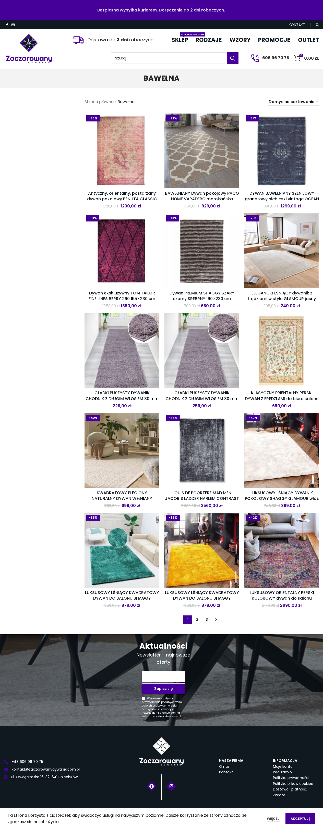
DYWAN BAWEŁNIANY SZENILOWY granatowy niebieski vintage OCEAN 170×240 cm (282, 199)
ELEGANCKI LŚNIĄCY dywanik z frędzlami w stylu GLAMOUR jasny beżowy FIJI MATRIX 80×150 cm (282, 298)
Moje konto (283, 766)
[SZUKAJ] (232, 58)
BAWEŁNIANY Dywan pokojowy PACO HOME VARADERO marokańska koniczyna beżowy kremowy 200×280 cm (202, 201)
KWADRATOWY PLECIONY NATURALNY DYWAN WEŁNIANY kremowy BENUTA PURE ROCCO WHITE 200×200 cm (121, 501)
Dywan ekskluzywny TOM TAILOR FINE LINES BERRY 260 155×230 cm (122, 296)
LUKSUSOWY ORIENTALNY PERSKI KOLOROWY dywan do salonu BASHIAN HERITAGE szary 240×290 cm (281, 601)
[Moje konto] (317, 25)
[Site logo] (29, 47)
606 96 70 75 (275, 58)
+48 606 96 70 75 (26, 761)
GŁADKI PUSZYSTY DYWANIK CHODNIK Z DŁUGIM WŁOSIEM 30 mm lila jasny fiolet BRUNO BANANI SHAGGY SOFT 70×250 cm (122, 401)
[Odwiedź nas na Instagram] (171, 785)
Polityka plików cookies (293, 783)
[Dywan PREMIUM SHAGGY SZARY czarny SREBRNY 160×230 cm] (201, 250)
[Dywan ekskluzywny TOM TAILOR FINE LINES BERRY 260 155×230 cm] (122, 250)
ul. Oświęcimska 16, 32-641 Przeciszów (44, 776)
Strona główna (99, 102)
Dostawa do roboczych (119, 39)
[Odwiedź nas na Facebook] (152, 785)
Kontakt (226, 772)
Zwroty (279, 795)
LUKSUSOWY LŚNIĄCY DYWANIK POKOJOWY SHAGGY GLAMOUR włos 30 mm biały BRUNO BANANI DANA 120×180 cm (282, 501)
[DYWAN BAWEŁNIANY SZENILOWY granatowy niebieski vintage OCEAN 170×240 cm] (281, 151)
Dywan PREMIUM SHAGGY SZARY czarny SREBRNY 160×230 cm (202, 296)
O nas (224, 766)
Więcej (273, 818)
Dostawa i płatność (290, 789)
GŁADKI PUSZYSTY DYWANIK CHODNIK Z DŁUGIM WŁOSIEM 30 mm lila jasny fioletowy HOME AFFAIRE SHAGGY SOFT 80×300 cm (201, 401)
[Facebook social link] (7, 24)
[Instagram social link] (13, 24)
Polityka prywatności (291, 777)
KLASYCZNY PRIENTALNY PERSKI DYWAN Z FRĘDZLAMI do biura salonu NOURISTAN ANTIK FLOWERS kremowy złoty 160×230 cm (282, 401)
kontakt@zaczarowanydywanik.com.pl (45, 769)
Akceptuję (300, 818)
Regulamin (282, 772)
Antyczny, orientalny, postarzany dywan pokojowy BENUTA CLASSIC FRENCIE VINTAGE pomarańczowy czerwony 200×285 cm (122, 201)
